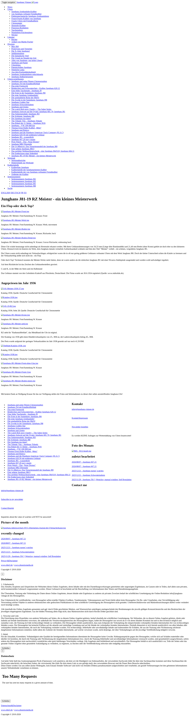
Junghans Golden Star (20, 102)
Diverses (11, 44)
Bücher (14, 39)
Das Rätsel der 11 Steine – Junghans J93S (28, 123)
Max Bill (15, 46)
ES (25, 193)
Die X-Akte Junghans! (20, 51)
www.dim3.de (7, 565)
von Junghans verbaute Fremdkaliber (26, 14)
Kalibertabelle (13, 165)
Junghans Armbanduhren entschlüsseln (27, 74)
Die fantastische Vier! (20, 56)
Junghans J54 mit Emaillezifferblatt (25, 84)
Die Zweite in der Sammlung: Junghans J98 (29, 100)
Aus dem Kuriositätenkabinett (23, 72)
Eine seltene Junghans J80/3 (22, 149)
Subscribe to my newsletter (12, 499)
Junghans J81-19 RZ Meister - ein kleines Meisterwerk (33, 156)
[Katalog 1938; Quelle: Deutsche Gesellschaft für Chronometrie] (13, 346)
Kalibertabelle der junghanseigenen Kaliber (29, 170)
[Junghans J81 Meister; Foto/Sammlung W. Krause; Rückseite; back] (15, 229)
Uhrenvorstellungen (15, 79)
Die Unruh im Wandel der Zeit (23, 58)
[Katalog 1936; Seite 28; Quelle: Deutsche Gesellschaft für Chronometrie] (8, 306)
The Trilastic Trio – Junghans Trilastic (26, 121)
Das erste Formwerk (19, 86)
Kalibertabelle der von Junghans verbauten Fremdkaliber (34, 172)
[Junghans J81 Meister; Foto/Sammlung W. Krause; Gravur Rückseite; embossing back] (18, 238)
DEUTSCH (15, 193)
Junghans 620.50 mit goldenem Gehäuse (27, 135)
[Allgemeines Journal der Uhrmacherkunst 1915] (33, 528)
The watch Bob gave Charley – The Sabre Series (31, 109)
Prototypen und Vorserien (21, 49)
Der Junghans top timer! (21, 118)
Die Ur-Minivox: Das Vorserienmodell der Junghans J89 (34, 146)
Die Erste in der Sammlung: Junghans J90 (28, 93)
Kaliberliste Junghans (20, 167)
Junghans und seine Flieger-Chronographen (29, 81)
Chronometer (16, 23)
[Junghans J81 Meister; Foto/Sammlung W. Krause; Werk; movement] (15, 220)
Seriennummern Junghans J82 (23, 179)
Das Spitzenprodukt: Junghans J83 (25, 114)
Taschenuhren (17, 30)
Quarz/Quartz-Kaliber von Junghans (26, 18)
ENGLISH (5, 193)
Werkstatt (11, 158)
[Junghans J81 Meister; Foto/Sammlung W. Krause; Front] (15, 211)
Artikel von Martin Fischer (22, 42)
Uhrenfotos (16, 65)
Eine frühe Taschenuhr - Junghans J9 (26, 91)
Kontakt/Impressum (80, 418)
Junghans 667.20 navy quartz (23, 139)
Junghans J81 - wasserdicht (22, 137)
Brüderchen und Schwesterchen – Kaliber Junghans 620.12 (35, 88)
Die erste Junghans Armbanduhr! (24, 95)
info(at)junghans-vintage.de (83, 409)
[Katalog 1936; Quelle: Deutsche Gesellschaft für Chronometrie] (12, 288)
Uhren (10, 9)
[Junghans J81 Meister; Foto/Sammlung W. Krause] (15, 315)
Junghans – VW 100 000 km (23, 125)
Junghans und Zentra (19, 107)
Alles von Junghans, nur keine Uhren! (26, 60)
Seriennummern (13, 177)
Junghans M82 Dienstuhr (21, 144)
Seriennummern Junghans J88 (23, 186)
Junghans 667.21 (84, 462)
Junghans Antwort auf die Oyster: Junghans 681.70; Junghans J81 (38, 111)
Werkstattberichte (18, 160)
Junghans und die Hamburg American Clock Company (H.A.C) (37, 132)
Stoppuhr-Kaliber (18, 25)
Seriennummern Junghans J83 (23, 181)
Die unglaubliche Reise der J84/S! (25, 98)
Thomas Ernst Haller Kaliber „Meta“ (26, 128)
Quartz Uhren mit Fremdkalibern (24, 21)
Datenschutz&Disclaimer (11, 705)
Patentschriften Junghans (21, 67)
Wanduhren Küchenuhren (21, 32)
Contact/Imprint (7, 508)
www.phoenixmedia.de (23, 565)
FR (22, 193)
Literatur (10, 37)
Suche (10, 188)
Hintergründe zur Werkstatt (22, 163)
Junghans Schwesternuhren (22, 104)
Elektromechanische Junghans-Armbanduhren (30, 16)
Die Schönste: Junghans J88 (22, 116)
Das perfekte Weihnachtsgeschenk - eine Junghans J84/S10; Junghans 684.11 (42, 151)
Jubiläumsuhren (17, 53)
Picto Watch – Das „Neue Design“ (25, 142)
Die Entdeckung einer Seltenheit (24, 153)
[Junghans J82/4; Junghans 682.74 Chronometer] (81, 451)
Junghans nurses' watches (88, 471)
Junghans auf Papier (19, 63)
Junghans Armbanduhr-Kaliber (24, 11)
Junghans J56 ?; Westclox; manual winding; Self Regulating (101, 479)
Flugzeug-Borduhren (19, 28)
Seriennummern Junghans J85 (23, 184)
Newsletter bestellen (80, 427)
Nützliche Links (17, 70)
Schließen (6, 648)
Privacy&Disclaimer (9, 561)
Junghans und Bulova (20, 130)
